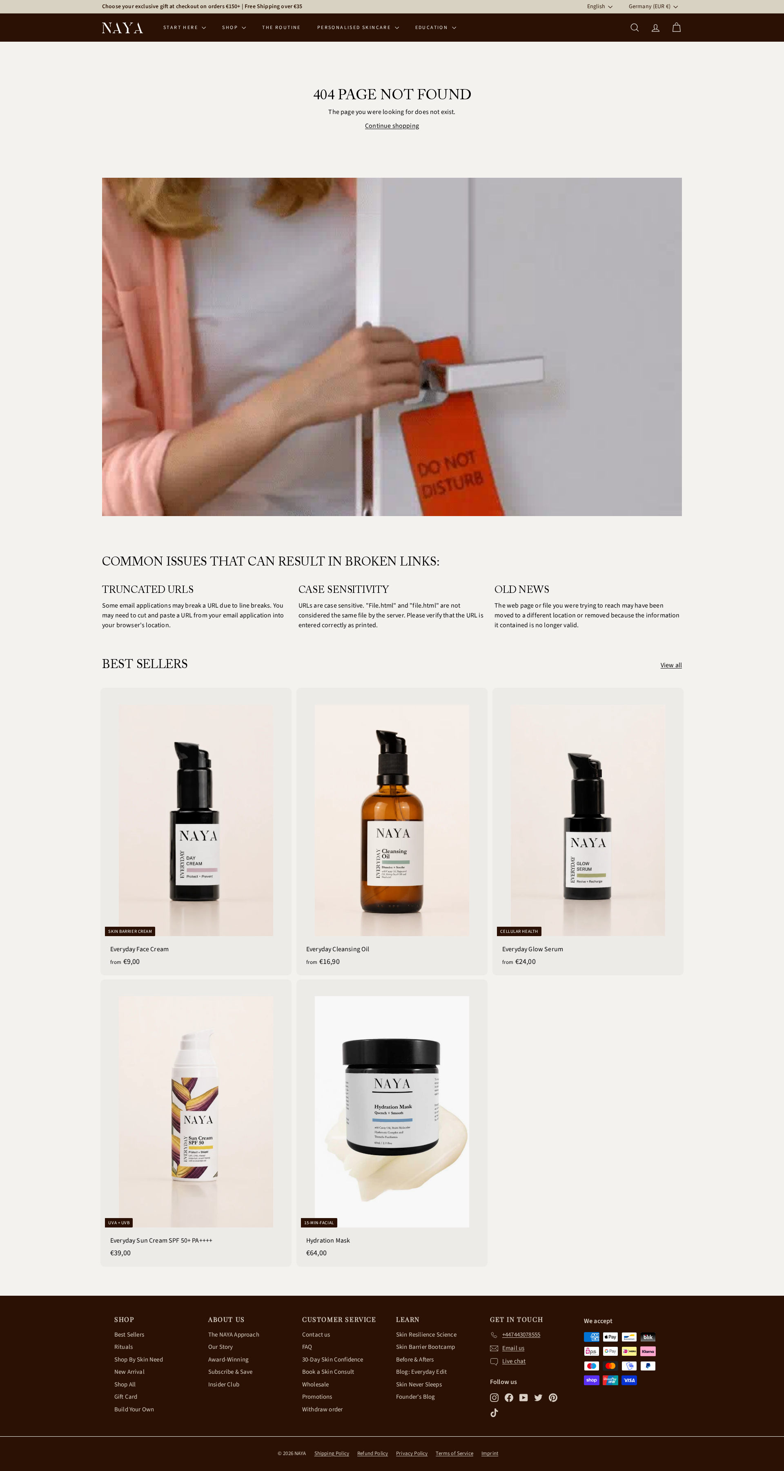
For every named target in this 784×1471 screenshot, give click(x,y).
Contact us (316, 1334)
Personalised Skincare (355, 27)
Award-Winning (228, 1359)
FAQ (307, 1347)
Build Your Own (134, 1409)
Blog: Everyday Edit (421, 1372)
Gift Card (125, 1397)
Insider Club (223, 1384)
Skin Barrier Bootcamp (425, 1347)
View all (671, 665)
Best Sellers (129, 1334)
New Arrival (129, 1372)
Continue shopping (392, 125)
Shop (231, 27)
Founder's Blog (415, 1397)
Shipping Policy (331, 1453)
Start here (181, 27)
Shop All (125, 1384)
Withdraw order (322, 1409)
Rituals (123, 1347)
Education (432, 27)
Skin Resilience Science (426, 1334)
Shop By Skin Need (138, 1359)
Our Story (220, 1347)
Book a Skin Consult (328, 1372)
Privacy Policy (412, 1453)
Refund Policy (372, 1453)
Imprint (489, 1453)
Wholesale (315, 1384)
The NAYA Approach (233, 1334)
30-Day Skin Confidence (332, 1359)
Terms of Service (454, 1453)
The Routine (281, 27)
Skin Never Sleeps (419, 1384)
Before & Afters (415, 1359)
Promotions (317, 1397)
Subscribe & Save (230, 1372)
